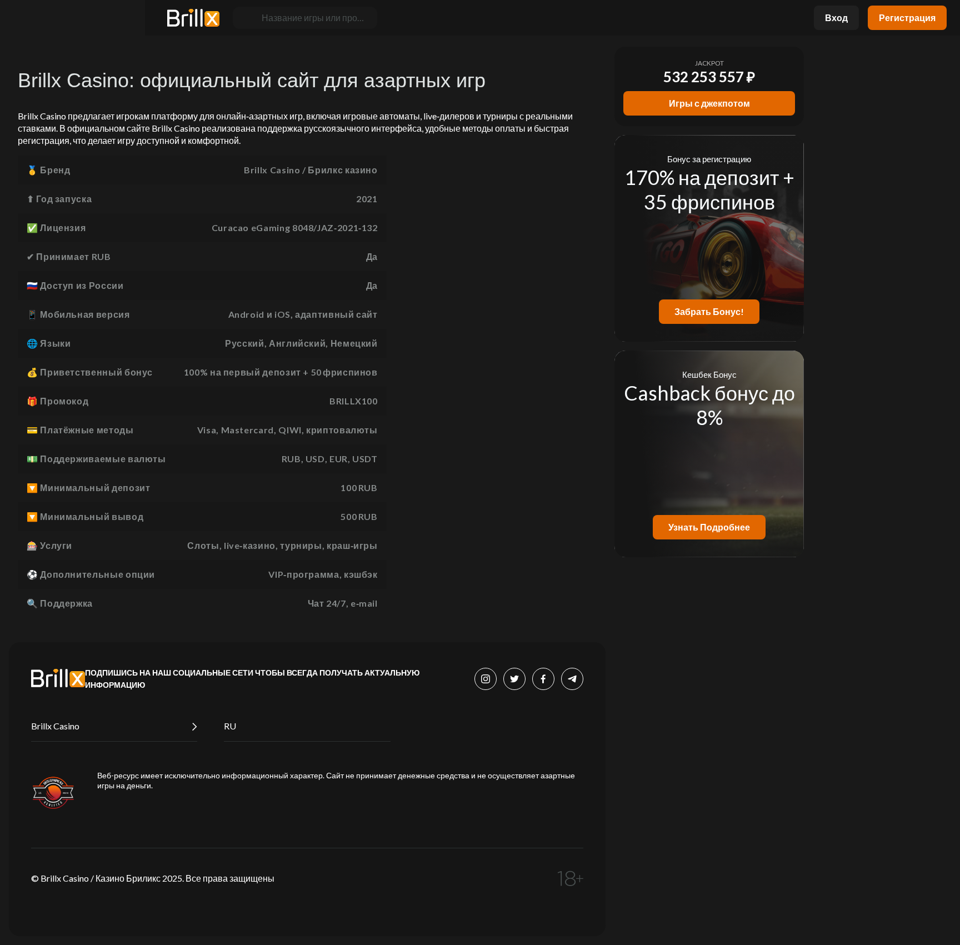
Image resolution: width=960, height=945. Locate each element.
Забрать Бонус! (709, 311)
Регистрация (907, 17)
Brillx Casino (55, 726)
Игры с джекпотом (709, 103)
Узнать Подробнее (709, 527)
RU (230, 726)
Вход (836, 17)
